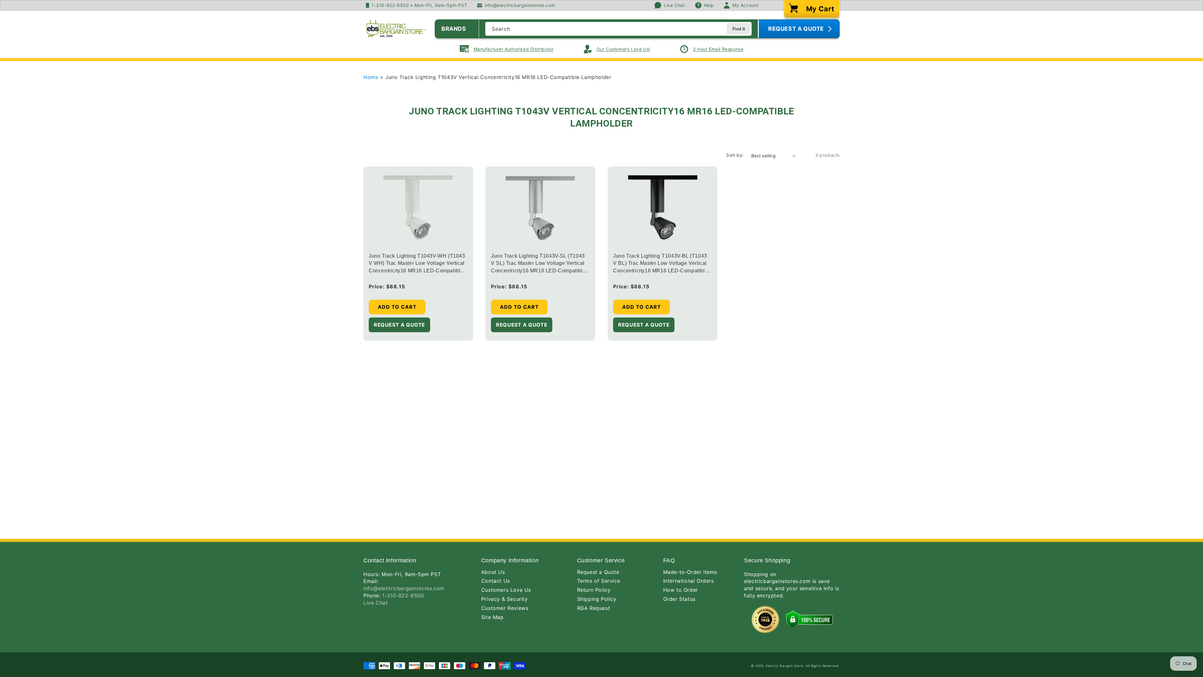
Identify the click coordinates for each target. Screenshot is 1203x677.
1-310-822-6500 (403, 595)
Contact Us (495, 581)
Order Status (679, 599)
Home (371, 77)
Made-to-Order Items (690, 572)
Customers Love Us (506, 590)
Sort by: (734, 155)
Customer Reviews (505, 608)
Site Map (492, 617)
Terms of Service (598, 581)
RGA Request (593, 608)
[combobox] (618, 29)
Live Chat (375, 603)
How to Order (680, 590)
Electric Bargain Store (784, 666)
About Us (493, 572)
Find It (738, 29)
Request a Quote (598, 572)
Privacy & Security (504, 599)
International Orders (688, 581)
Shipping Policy (597, 599)
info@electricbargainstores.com (404, 588)
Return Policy (594, 590)
